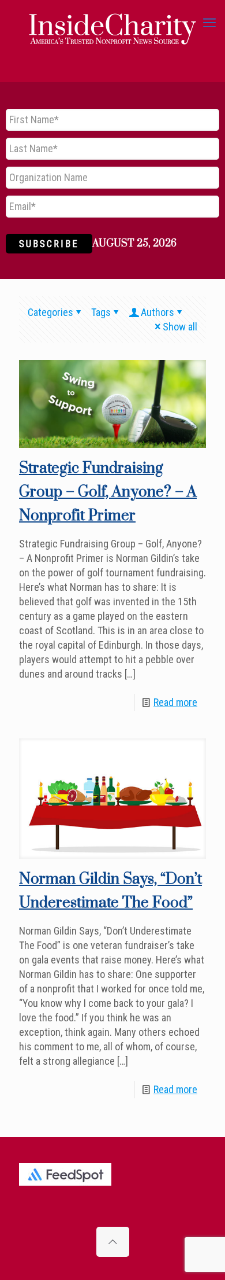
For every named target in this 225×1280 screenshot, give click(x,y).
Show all (180, 327)
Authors (157, 312)
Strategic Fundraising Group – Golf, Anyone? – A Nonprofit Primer (108, 492)
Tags (101, 312)
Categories (50, 312)
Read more (175, 702)
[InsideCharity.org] (112, 23)
